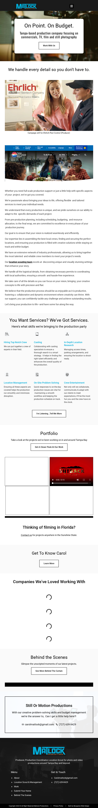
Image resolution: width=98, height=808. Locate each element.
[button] (72, 6)
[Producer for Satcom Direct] (49, 516)
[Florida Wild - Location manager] (49, 517)
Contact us (26, 535)
